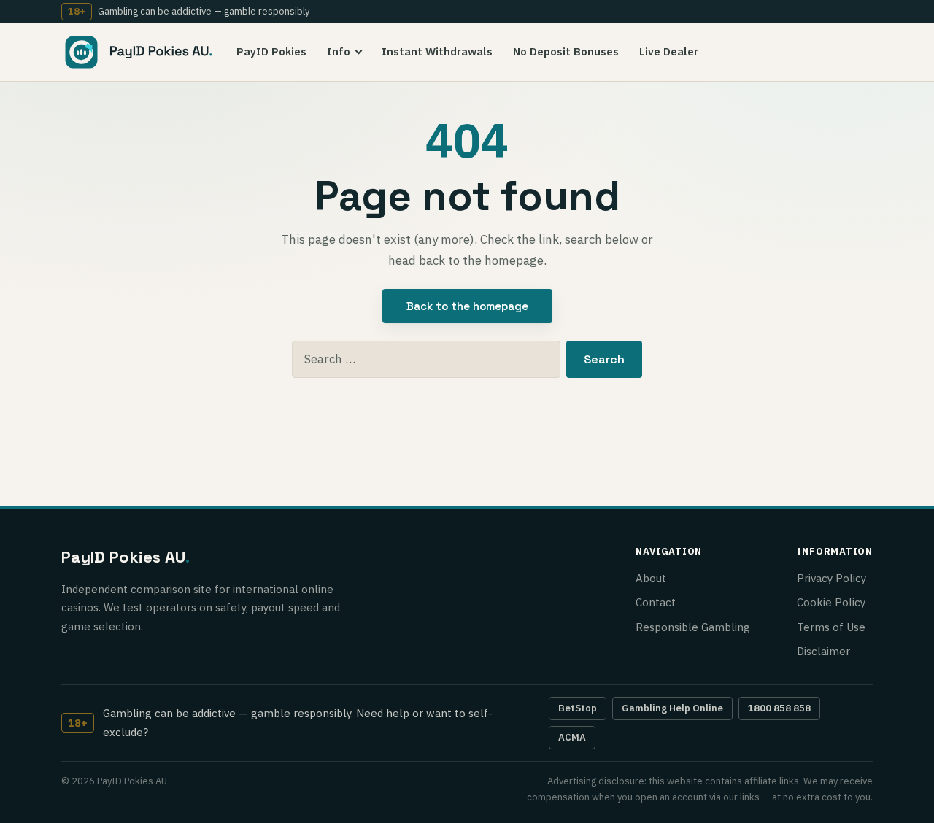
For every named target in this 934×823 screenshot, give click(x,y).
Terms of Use (831, 627)
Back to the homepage (467, 306)
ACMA (572, 737)
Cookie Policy (831, 602)
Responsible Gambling (693, 627)
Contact (656, 602)
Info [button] (338, 51)
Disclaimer (823, 651)
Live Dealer (668, 51)
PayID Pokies (271, 51)
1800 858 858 (779, 708)
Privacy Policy (831, 578)
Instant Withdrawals (437, 51)
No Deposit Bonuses (566, 51)
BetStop (577, 708)
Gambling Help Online (672, 708)
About (651, 578)
